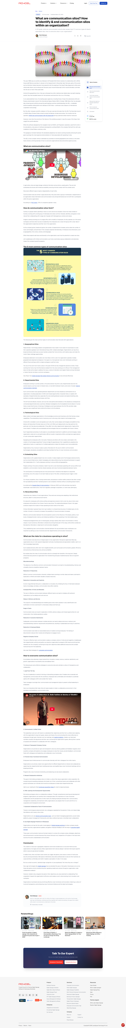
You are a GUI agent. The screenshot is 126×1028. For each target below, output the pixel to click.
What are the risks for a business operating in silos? (95, 103)
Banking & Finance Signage (73, 996)
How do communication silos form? (95, 91)
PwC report (34, 202)
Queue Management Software (54, 999)
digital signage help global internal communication (45, 376)
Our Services (50, 1012)
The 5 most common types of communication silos (95, 97)
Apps (91, 992)
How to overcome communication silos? (94, 107)
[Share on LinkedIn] (78, 36)
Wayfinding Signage (71, 1008)
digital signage (42, 866)
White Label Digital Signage (96, 1003)
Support (79, 1014)
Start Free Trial (93, 3)
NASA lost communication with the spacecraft (41, 115)
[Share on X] (75, 36)
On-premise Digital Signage (53, 1010)
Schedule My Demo (71, 962)
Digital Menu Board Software (53, 990)
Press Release (70, 1020)
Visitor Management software (53, 1001)
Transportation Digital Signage (74, 999)
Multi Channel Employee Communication (76, 992)
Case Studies (93, 985)
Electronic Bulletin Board (72, 1003)
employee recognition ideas (46, 787)
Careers (68, 1017)
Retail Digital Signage (72, 987)
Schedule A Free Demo (56, 962)
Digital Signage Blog (95, 990)
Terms (29, 1025)
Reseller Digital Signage (95, 1005)
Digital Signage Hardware (52, 987)
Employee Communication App (74, 1005)
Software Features (51, 985)
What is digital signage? (95, 987)
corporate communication (46, 650)
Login (85, 3)
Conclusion (92, 111)
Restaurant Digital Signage (73, 994)
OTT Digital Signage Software (53, 996)
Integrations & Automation (53, 1007)
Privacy (20, 1025)
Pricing (72, 3)
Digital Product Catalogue (73, 1001)
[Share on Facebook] (80, 36)
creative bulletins (58, 737)
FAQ (91, 996)
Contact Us (103, 3)
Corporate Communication (73, 985)
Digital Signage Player (52, 992)
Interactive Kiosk (50, 994)
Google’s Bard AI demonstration (40, 485)
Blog (36, 11)
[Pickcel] (24, 3)
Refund (25, 1025)
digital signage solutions (58, 825)
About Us (69, 1014)
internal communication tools (43, 816)
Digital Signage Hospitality (73, 990)
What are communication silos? (95, 87)
